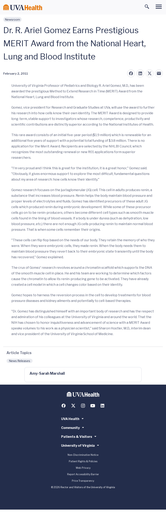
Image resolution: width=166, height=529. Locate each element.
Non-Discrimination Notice (83, 454)
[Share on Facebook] (131, 73)
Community (70, 428)
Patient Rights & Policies (83, 461)
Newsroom (12, 19)
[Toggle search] (147, 6)
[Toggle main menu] (158, 6)
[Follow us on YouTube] (92, 405)
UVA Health (70, 419)
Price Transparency (83, 480)
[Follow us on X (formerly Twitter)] (73, 405)
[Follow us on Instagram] (83, 405)
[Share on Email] (159, 73)
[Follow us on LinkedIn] (102, 405)
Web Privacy (83, 467)
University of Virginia (78, 446)
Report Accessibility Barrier (83, 474)
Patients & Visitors (76, 437)
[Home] (22, 7)
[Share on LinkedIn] (140, 73)
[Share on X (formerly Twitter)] (149, 73)
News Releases (19, 361)
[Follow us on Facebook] (63, 405)
